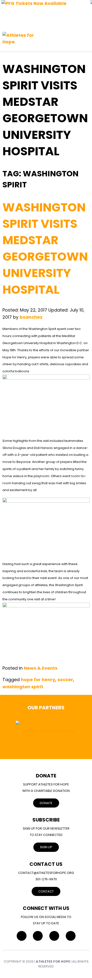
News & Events (40, 668)
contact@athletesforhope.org (46, 872)
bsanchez (31, 317)
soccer (65, 679)
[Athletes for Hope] (20, 36)
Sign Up (46, 847)
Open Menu (85, 36)
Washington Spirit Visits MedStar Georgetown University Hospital (45, 248)
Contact (46, 891)
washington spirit (22, 687)
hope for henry (38, 679)
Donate (46, 803)
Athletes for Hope (53, 961)
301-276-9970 (46, 879)
